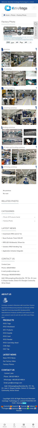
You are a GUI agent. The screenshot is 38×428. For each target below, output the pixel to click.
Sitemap (19, 403)
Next (32, 33)
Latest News (9, 354)
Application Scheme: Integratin (13, 251)
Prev (5, 33)
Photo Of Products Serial (11, 217)
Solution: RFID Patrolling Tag (12, 247)
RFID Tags (7, 323)
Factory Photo (21, 15)
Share (5, 427)
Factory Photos (8, 364)
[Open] (36, 30)
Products (8, 320)
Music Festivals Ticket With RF (13, 238)
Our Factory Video (9, 361)
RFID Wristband (8, 327)
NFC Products (8, 330)
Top (33, 427)
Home (7, 15)
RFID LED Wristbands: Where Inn (14, 242)
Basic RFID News (9, 358)
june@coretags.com (12, 271)
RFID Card (6, 336)
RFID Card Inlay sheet (11, 343)
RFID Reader (7, 339)
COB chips (6, 346)
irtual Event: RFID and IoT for (12, 234)
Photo (13, 15)
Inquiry (24, 427)
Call (14, 427)
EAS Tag (6, 349)
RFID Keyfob (7, 333)
